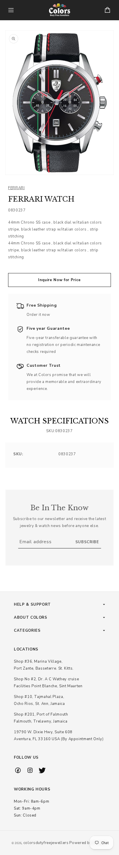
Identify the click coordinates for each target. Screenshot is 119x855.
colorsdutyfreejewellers (46, 842)
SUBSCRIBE (87, 542)
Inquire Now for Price (59, 280)
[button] (11, 10)
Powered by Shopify (88, 842)
